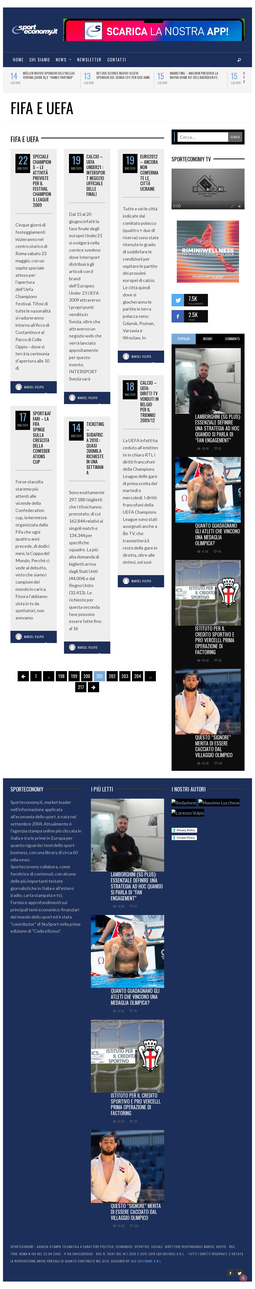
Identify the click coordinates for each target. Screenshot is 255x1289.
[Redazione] (184, 802)
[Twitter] (239, 1272)
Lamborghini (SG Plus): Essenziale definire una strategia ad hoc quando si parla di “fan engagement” (218, 428)
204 (137, 676)
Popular (184, 338)
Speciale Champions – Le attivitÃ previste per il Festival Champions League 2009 (42, 180)
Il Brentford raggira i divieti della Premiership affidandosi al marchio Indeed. (221, 77)
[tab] (184, 339)
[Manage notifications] (243, 1278)
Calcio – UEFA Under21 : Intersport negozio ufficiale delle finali (95, 175)
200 (86, 676)
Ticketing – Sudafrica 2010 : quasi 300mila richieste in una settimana (95, 448)
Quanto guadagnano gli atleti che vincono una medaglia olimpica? (217, 534)
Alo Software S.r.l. (146, 1261)
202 (112, 676)
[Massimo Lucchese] (219, 802)
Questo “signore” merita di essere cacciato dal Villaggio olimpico (214, 746)
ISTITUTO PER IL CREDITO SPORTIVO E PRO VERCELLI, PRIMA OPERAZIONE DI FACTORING (214, 640)
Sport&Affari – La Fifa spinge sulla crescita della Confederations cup (42, 437)
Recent (208, 338)
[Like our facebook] (178, 316)
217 (81, 687)
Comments (232, 338)
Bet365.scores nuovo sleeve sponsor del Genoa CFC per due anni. (75, 75)
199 (74, 676)
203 (125, 676)
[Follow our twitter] (178, 300)
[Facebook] (230, 1272)
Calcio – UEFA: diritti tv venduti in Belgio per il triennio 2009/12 (149, 401)
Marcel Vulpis (34, 387)
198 (61, 676)
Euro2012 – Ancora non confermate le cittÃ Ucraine (149, 172)
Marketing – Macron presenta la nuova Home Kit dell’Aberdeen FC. (146, 75)
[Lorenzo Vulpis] (188, 813)
